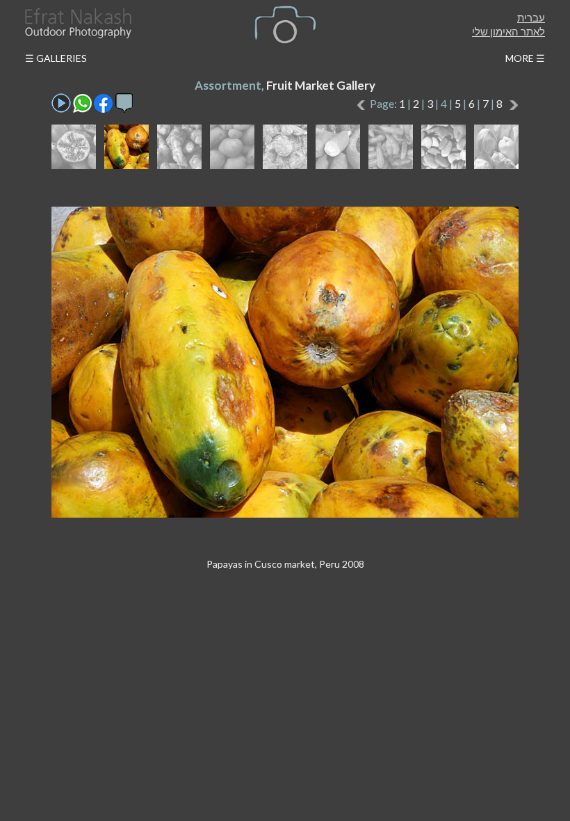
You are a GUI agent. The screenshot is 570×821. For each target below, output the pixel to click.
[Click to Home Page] (77, 23)
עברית (531, 17)
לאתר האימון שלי (508, 31)
